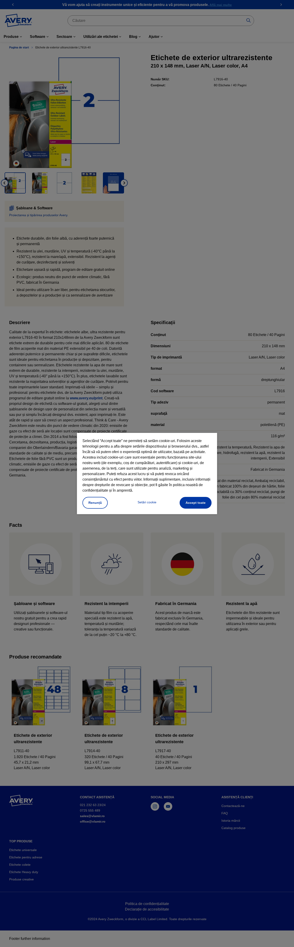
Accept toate (196, 502)
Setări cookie (147, 502)
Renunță (95, 502)
